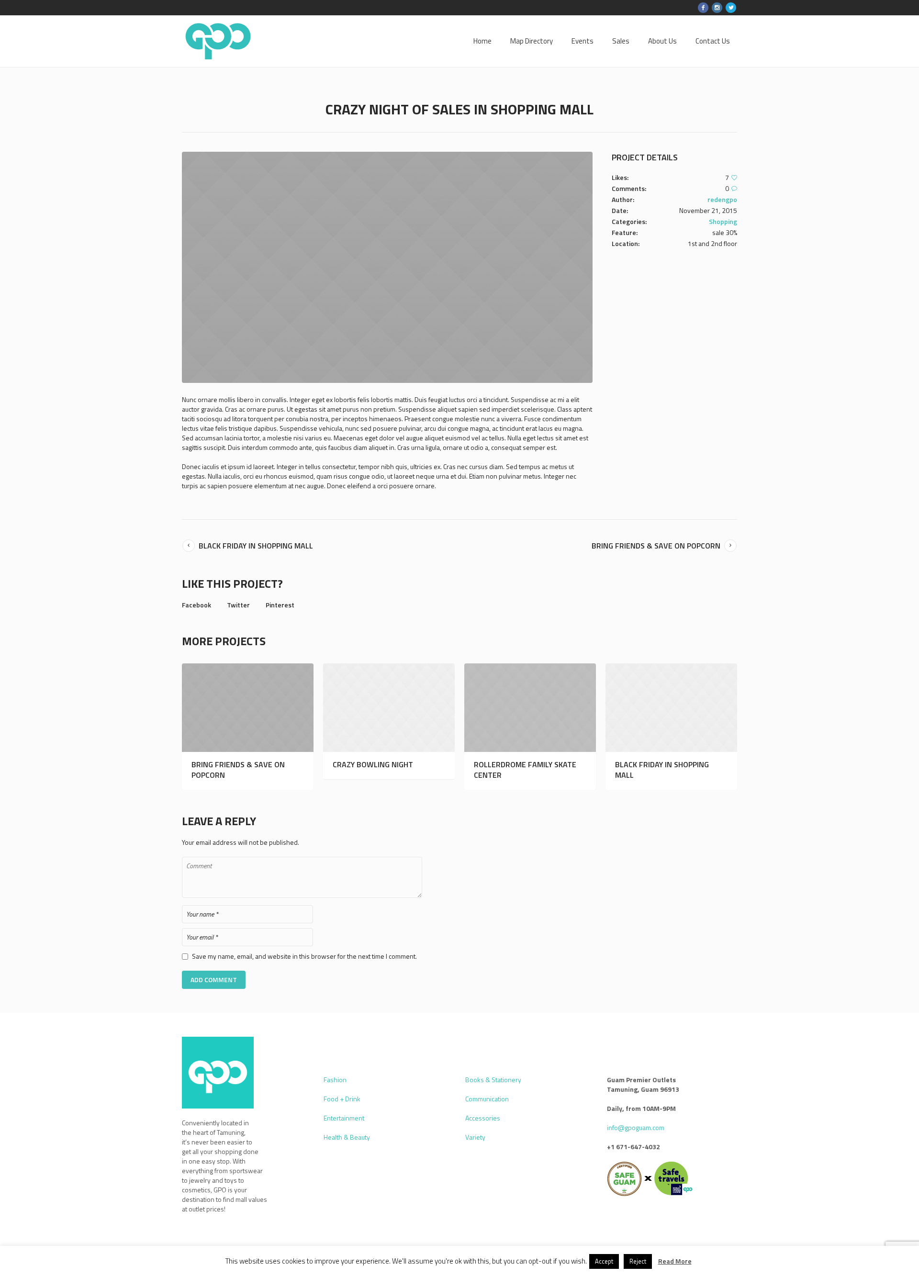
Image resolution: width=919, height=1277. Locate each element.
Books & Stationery (493, 1080)
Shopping (723, 221)
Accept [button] (604, 1261)
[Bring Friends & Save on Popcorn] (248, 707)
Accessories (482, 1118)
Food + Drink (342, 1099)
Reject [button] (637, 1261)
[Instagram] (717, 7)
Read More (675, 1261)
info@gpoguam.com (635, 1127)
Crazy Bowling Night (373, 764)
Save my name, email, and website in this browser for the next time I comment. (304, 956)
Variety (475, 1137)
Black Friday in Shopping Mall (256, 545)
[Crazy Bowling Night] (389, 707)
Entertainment (344, 1118)
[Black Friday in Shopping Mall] (671, 707)
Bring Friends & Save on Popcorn (656, 545)
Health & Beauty (347, 1137)
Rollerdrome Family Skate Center (525, 770)
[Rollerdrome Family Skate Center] (530, 707)
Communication (487, 1099)
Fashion (335, 1080)
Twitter (238, 605)
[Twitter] (731, 7)
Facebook (196, 605)
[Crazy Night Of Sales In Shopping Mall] (387, 267)
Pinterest (280, 605)
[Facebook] (703, 7)
